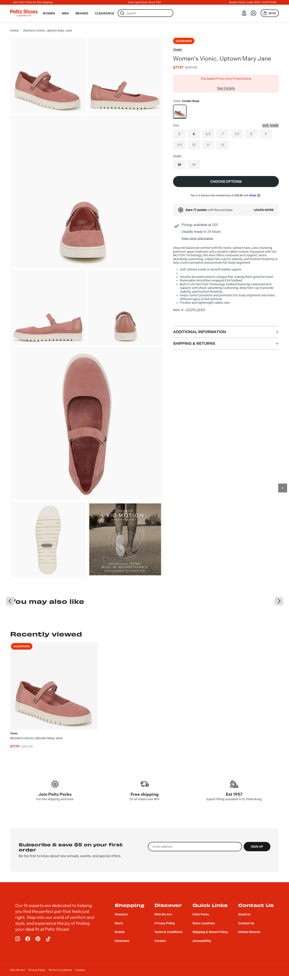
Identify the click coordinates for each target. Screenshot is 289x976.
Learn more (264, 210)
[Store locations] (244, 13)
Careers (80, 970)
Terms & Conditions (60, 970)
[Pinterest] (38, 939)
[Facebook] (27, 939)
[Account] (253, 13)
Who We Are (17, 970)
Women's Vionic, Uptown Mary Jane (47, 30)
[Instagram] (17, 939)
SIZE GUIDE (270, 125)
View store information (197, 238)
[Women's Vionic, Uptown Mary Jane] (180, 111)
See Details (226, 88)
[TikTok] (48, 939)
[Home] (24, 13)
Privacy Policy (36, 970)
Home (14, 30)
